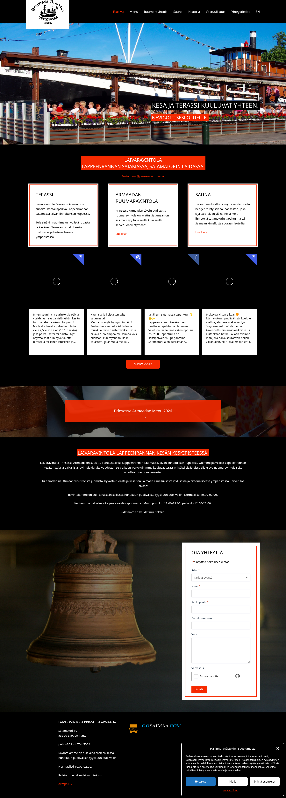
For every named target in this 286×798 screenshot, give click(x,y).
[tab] (143, 411)
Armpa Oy (65, 784)
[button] (278, 748)
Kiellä (232, 781)
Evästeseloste (230, 790)
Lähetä (199, 689)
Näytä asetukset (264, 781)
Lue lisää (121, 234)
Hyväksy (200, 781)
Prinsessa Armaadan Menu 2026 (143, 410)
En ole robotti (209, 676)
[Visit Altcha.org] (237, 677)
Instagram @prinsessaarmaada (143, 176)
